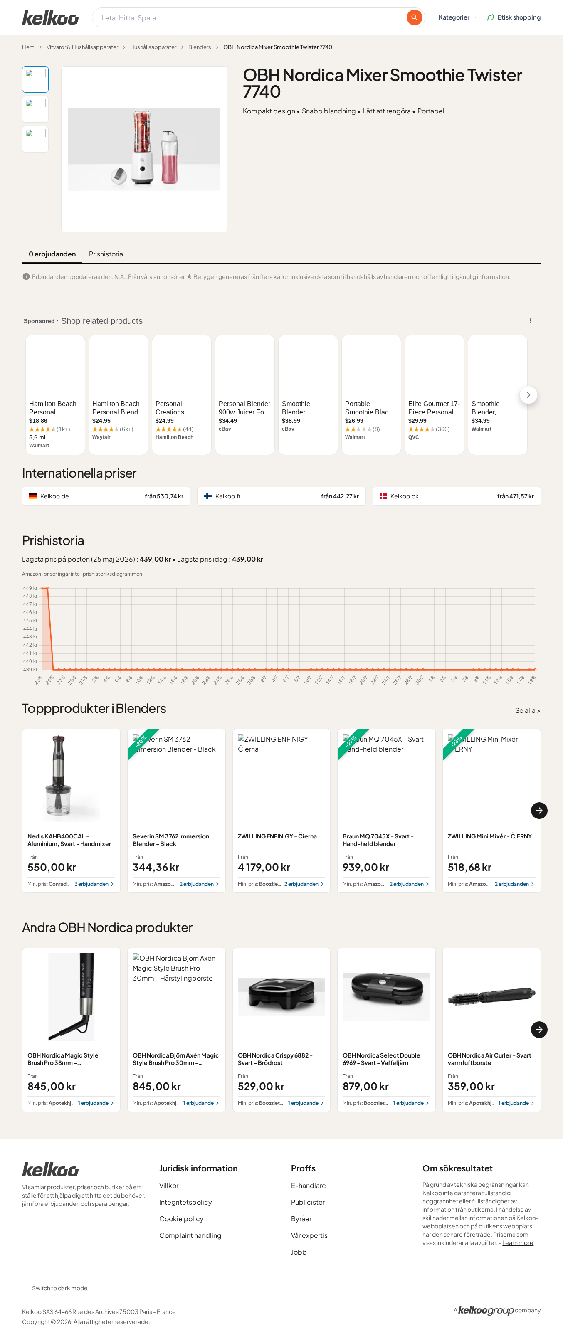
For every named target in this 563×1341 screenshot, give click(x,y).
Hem (28, 47)
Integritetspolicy (185, 1202)
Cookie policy (181, 1218)
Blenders (199, 47)
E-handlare (308, 1185)
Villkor (168, 1185)
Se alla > (528, 710)
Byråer (301, 1218)
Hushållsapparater (153, 47)
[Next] (539, 810)
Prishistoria (106, 253)
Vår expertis (309, 1235)
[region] (281, 811)
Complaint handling (190, 1235)
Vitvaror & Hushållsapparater (82, 47)
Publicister (308, 1202)
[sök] (414, 17)
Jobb (299, 1251)
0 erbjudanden (52, 253)
